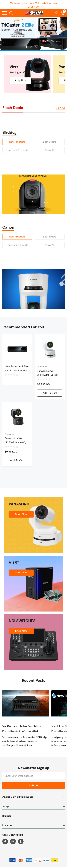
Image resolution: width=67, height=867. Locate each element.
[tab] (26, 47)
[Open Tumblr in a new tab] (20, 841)
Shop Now (20, 80)
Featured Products (17, 150)
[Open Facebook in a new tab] (5, 841)
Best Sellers (49, 141)
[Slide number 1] (33, 34)
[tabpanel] (33, 34)
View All (49, 150)
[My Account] (56, 13)
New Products (17, 141)
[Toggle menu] (4, 13)
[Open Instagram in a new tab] (13, 841)
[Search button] (11, 13)
